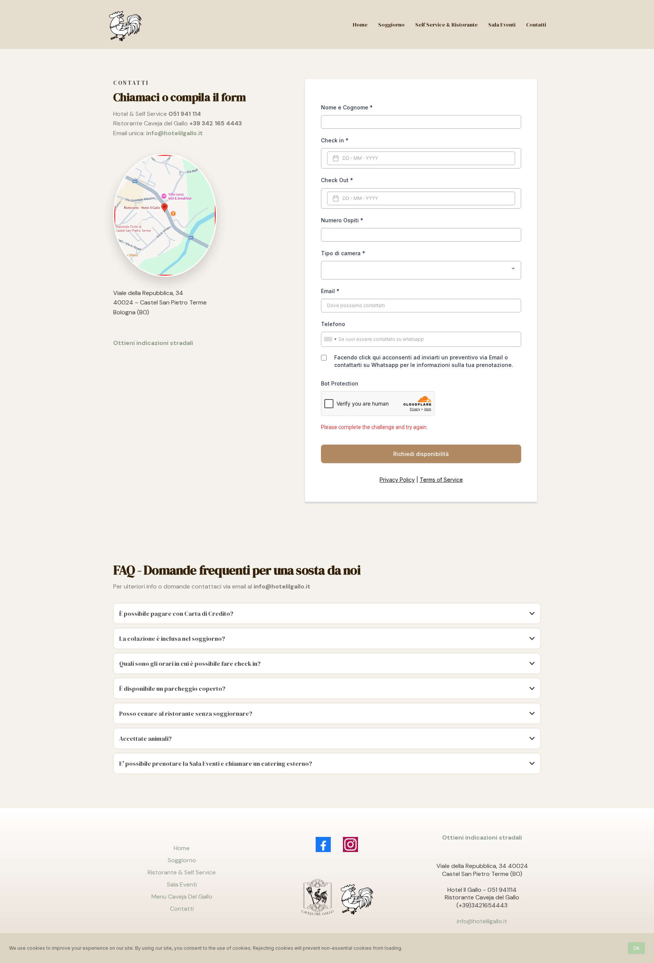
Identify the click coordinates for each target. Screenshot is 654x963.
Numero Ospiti (342, 220)
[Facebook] (323, 844)
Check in (335, 140)
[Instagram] (350, 844)
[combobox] (421, 270)
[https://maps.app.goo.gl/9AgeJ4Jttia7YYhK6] (199, 215)
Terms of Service (441, 479)
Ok (636, 948)
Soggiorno (182, 860)
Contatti (182, 909)
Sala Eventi (182, 884)
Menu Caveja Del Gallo (181, 897)
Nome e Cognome (347, 107)
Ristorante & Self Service (182, 872)
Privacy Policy (397, 479)
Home (182, 848)
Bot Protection (339, 383)
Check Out (337, 180)
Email (330, 291)
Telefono (333, 324)
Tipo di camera (343, 253)
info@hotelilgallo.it (482, 921)
